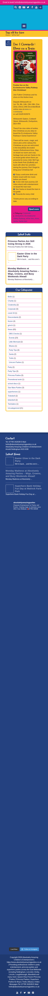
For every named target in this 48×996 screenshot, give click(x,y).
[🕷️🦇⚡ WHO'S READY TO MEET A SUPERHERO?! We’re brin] (24, 718)
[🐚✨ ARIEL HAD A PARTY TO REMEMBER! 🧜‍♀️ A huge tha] (24, 523)
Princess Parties (14, 375)
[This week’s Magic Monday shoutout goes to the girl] (24, 783)
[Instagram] (24, 7)
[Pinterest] (20, 7)
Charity (11, 301)
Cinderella (12, 305)
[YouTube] (36, 7)
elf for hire (30, 218)
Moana (11, 346)
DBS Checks (14, 334)
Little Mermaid (14, 342)
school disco (13, 383)
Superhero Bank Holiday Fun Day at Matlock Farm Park (28, 488)
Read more (34, 209)
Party (10, 367)
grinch (10, 325)
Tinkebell (11, 396)
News (10, 329)
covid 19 (11, 313)
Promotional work (15, 379)
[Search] (16, 7)
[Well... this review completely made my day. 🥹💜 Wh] (24, 826)
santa (15, 221)
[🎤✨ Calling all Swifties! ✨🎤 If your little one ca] (24, 913)
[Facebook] (32, 7)
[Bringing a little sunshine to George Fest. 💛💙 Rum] (24, 566)
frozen (10, 321)
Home (8, 35)
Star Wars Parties (15, 388)
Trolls (11, 358)
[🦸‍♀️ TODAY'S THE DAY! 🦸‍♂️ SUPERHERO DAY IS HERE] (24, 631)
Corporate (27, 213)
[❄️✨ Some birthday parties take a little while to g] (24, 848)
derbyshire (19, 216)
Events (11, 338)
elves (37, 218)
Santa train (23, 221)
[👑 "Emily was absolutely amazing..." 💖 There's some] (24, 891)
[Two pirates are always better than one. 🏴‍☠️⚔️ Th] (24, 609)
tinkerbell (11, 400)
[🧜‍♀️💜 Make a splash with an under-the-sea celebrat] (24, 935)
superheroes (13, 392)
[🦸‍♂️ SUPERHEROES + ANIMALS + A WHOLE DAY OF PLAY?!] (24, 674)
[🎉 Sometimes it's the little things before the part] (24, 870)
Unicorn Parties (15, 362)
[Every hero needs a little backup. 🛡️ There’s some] (24, 588)
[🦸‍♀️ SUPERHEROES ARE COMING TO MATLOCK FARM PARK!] (24, 761)
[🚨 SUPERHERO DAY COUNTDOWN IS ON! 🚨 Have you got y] (24, 653)
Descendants (13, 317)
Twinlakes (12, 404)
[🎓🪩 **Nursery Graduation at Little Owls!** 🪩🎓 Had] (24, 805)
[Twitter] (28, 7)
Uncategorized (13, 408)
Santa (11, 354)
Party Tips (13, 350)
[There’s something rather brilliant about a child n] (24, 740)
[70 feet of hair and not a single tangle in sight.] (24, 544)
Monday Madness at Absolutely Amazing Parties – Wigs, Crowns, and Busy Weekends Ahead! (23, 473)
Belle (10, 297)
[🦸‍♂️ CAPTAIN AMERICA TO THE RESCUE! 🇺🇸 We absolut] (24, 696)
